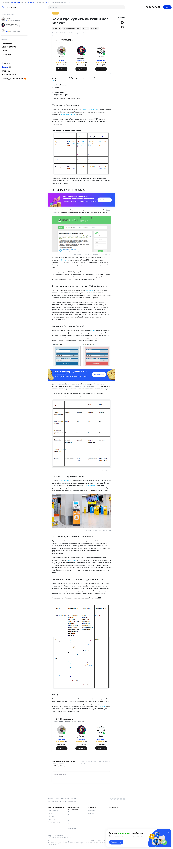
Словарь (5, 71)
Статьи (4, 67)
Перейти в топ (105, 200)
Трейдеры (6, 43)
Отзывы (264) (16, 26)
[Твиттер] (152, 7)
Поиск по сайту (50, 7)
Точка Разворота (11, 24)
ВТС (53, 80)
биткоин (57, 28)
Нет (61, 765)
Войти (167, 7)
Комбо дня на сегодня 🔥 (13, 78)
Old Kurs (73, 114)
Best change (65, 114)
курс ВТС (102, 706)
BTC (86, 28)
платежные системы (72, 28)
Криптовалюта (8, 47)
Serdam (8, 18)
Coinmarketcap (77, 386)
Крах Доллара (88, 386)
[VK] (147, 7)
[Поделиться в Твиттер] (122, 27)
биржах (93, 330)
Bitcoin (95, 28)
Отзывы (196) (16, 31)
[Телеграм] (149, 7)
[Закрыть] (168, 832)
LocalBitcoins (71, 560)
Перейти (60, 69)
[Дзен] (155, 7)
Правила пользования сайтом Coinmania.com (62, 801)
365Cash (64, 260)
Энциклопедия (8, 74)
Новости (5, 63)
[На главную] (8, 7)
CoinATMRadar (90, 485)
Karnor (8, 30)
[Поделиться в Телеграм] (122, 22)
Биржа (4, 50)
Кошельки (6, 54)
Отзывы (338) (16, 20)
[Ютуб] (158, 7)
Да (55, 765)
